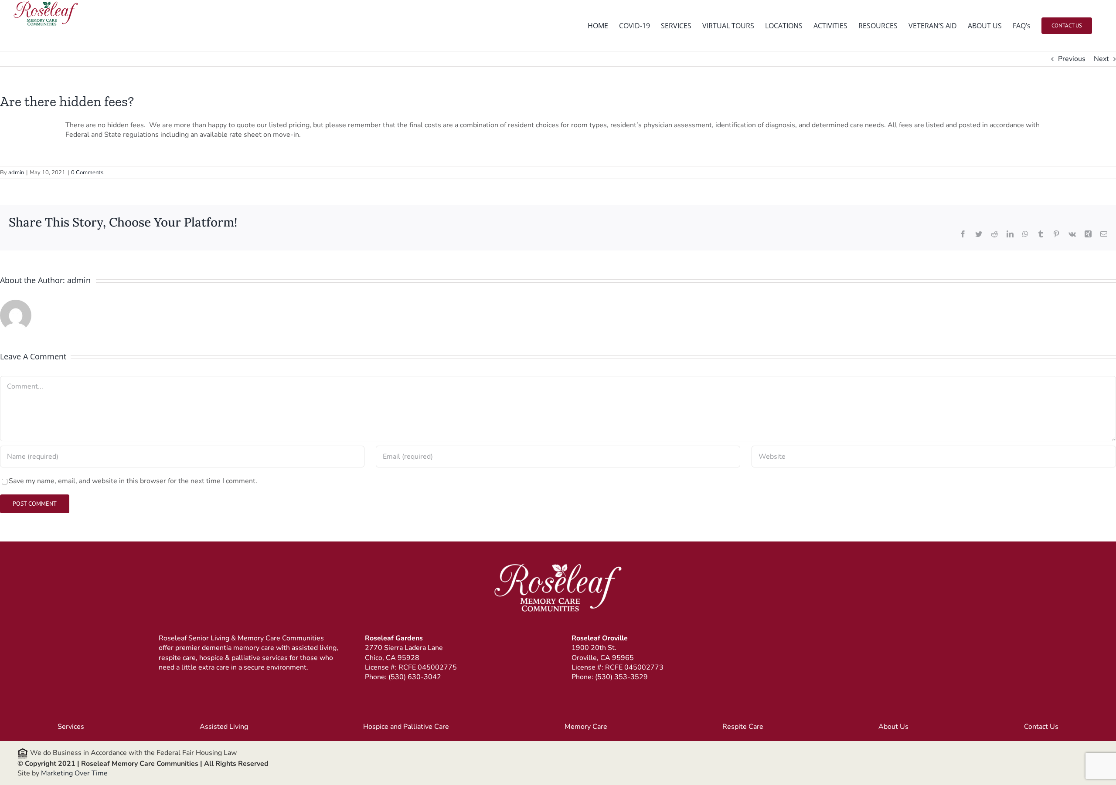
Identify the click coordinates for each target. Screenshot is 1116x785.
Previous (1071, 59)
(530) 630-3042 (414, 677)
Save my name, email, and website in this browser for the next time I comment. (133, 481)
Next (1101, 59)
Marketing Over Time (74, 773)
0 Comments (87, 172)
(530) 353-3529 (621, 677)
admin (16, 172)
